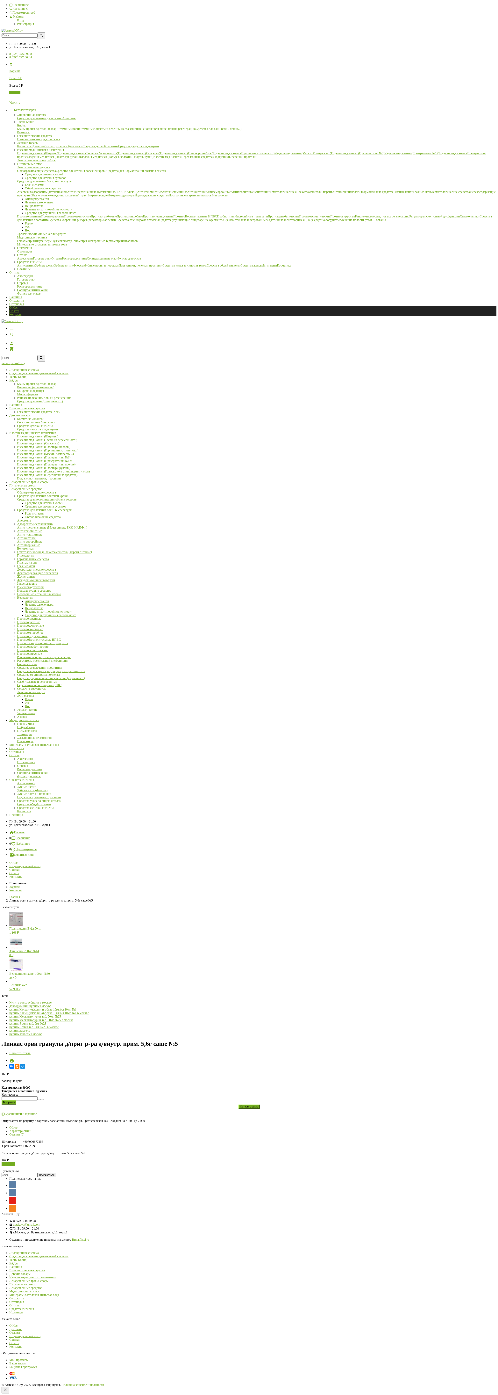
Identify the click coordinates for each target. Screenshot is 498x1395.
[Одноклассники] (17, 1066)
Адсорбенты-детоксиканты (35, 524)
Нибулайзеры (26, 727)
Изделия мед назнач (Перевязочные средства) (47, 475)
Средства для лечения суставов (45, 506)
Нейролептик (34, 608)
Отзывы (14, 1332)
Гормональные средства (33, 559)
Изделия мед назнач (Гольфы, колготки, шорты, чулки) (53, 471)
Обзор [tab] (13, 1127)
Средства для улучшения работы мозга (50, 615)
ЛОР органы (25, 695)
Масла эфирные (27, 394)
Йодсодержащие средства (34, 590)
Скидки (14, 869)
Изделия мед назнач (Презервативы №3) (43, 457)
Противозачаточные (30, 625)
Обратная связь (24, 854)
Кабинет (18, 16)
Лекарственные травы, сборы (28, 482)
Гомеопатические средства (27, 408)
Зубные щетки (26, 786)
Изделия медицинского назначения (32, 433)
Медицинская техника (24, 720)
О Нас (13, 307)
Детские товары (20, 415)
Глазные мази (26, 566)
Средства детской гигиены (35, 425)
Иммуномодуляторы (30, 587)
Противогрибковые (30, 629)
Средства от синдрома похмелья (38, 674)
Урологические (27, 709)
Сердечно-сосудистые (31, 688)
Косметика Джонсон (30, 418)
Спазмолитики (27, 664)
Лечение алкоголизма (39, 604)
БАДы (13, 380)
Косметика (24, 811)
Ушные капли (26, 713)
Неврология (25, 597)
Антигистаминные (29, 534)
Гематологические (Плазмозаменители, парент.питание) (54, 552)
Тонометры (24, 734)
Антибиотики (26, 538)
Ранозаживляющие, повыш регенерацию (44, 397)
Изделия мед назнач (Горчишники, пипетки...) (47, 450)
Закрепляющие (27, 583)
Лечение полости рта (31, 692)
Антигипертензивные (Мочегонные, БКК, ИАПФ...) (52, 527)
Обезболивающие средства (43, 517)
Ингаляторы (25, 741)
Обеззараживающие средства (36, 492)
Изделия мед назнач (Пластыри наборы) (43, 447)
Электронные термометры (34, 737)
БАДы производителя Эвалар (36, 383)
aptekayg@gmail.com (26, 1224)
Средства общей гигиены (34, 804)
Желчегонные (26, 576)
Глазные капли (27, 562)
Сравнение (23, 838)
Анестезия (24, 520)
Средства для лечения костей (44, 503)
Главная (19, 832)
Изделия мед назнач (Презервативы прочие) (46, 464)
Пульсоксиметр (27, 730)
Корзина (14, 92)
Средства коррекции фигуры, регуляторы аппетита (51, 671)
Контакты (15, 314)
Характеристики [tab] (20, 1131)
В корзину (8, 1164)
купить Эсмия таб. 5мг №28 (27, 1023)
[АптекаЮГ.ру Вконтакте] (12, 1192)
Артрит (22, 716)
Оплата (14, 311)
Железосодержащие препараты (37, 573)
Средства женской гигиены (35, 807)
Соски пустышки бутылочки (36, 422)
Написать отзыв (20, 1053)
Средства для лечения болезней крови (42, 496)
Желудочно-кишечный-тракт (36, 580)
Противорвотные (28, 622)
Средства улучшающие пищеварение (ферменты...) (51, 678)
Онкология (16, 300)
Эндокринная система (24, 369)
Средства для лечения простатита (39, 667)
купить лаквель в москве (25, 1034)
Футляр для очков (29, 293)
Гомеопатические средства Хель (38, 411)
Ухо (27, 702)
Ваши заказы (17, 1363)
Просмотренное (26, 849)
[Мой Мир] (22, 1066)
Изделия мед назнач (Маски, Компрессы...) (45, 454)
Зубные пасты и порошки (34, 793)
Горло (29, 699)
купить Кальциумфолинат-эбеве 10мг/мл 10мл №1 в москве (49, 1013)
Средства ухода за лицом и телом (39, 800)
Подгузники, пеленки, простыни (39, 478)
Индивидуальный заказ (24, 866)
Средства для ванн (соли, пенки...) (40, 401)
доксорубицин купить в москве (30, 1006)
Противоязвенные (29, 618)
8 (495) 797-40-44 (20, 57)
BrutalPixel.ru (80, 1239)
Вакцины (15, 297)
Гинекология (25, 555)
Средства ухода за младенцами (37, 429)
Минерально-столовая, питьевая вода (34, 744)
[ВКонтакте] (11, 1066)
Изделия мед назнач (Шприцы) (37, 436)
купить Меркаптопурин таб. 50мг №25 (35, 1016)
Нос (27, 706)
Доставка (15, 1329)
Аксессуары (25, 276)
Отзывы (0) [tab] (16, 1134)
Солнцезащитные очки (32, 290)
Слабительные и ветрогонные (37, 681)
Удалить (14, 102)
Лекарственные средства (25, 489)
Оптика (14, 755)
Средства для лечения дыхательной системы (38, 373)
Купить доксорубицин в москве (30, 1002)
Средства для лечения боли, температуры (44, 510)
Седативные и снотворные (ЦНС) (39, 685)
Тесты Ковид (17, 376)
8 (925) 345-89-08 (20, 53)
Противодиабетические (32, 646)
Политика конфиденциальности (82, 1384)
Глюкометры (25, 723)
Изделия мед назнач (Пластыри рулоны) (43, 468)
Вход (20, 20)
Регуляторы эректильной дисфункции (42, 660)
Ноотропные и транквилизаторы (39, 594)
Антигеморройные (29, 541)
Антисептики (26, 783)
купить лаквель (19, 1030)
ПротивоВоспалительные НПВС (39, 639)
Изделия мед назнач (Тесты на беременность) (47, 440)
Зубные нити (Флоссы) (32, 790)
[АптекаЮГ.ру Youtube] (12, 1200)
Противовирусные (29, 653)
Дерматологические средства (36, 569)
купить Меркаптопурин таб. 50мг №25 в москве (41, 1020)
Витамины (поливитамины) (35, 387)
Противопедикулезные (32, 636)
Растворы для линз (29, 286)
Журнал (14, 886)
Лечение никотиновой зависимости (48, 611)
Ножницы (16, 814)
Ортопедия (16, 304)
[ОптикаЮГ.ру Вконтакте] (12, 1184)
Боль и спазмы (34, 513)
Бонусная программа (23, 1367)
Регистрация (25, 24)
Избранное (23, 843)
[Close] (5, 1390)
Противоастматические (32, 650)
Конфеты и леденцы (30, 390)
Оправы (22, 283)
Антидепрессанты (37, 601)
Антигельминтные (29, 531)
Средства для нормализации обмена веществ (47, 499)
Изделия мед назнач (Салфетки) (38, 443)
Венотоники (25, 548)
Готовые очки (26, 279)
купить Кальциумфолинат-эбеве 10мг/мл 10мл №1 (42, 1009)
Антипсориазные (28, 545)
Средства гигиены (21, 779)
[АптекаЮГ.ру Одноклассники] (12, 1208)
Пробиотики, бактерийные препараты (42, 643)
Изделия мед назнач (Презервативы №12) (44, 461)
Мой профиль (18, 1360)
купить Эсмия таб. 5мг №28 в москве (34, 1027)
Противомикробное (30, 632)
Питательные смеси (22, 485)
